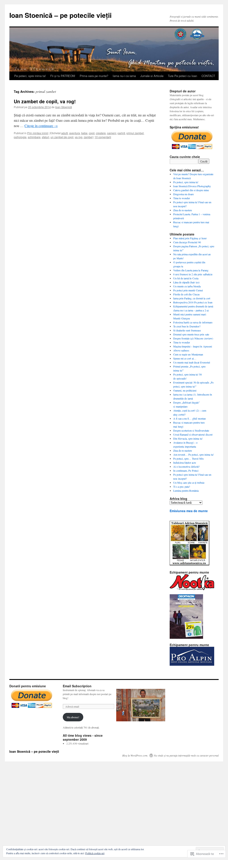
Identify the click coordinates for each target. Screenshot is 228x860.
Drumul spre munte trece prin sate (191, 334)
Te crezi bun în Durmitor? (186, 326)
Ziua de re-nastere (182, 210)
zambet (88, 137)
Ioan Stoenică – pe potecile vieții (60, 15)
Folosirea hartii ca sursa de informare (192, 322)
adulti (64, 133)
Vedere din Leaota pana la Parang (190, 270)
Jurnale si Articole (151, 76)
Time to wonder (181, 198)
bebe (84, 133)
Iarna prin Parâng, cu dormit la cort (191, 298)
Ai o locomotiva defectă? (186, 466)
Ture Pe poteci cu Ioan (182, 76)
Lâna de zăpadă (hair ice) (186, 282)
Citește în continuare (41, 125)
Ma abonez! (73, 717)
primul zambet (135, 133)
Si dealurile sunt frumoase (187, 330)
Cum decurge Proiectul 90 (187, 242)
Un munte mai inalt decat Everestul (191, 362)
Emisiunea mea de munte (189, 511)
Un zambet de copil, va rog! (45, 101)
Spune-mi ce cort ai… (184, 358)
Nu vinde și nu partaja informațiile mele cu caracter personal (186, 755)
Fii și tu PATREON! (62, 76)
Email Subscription (77, 686)
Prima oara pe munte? (94, 76)
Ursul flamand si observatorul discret (192, 434)
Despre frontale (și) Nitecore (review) (193, 338)
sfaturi (45, 137)
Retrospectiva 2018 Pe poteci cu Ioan (192, 302)
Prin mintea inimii (37, 133)
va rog (78, 137)
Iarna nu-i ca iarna (124, 76)
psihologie (20, 137)
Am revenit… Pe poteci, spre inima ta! (193, 454)
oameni (111, 133)
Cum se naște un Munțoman (188, 354)
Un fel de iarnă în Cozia (185, 278)
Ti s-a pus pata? (181, 486)
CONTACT (208, 76)
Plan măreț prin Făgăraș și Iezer (190, 238)
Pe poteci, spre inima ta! (30, 76)
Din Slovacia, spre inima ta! (188, 438)
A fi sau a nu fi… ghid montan (189, 418)
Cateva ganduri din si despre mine (191, 190)
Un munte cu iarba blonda (187, 286)
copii (92, 133)
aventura (74, 133)
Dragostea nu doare (183, 194)
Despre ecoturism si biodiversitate (191, 430)
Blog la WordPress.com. (135, 755)
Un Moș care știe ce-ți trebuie (188, 482)
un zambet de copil (62, 137)
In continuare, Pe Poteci (185, 470)
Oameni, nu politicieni (184, 390)
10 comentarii (103, 137)
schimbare (34, 137)
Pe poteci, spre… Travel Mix (188, 458)
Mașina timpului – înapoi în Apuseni (192, 346)
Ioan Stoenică (63, 107)
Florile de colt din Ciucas (186, 294)
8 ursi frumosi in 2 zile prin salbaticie (192, 274)
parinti (121, 133)
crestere (101, 133)
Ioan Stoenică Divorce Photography (192, 186)
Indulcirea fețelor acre (184, 462)
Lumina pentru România (186, 490)
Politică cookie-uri (94, 853)
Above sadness (181, 350)
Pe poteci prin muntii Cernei (188, 290)
